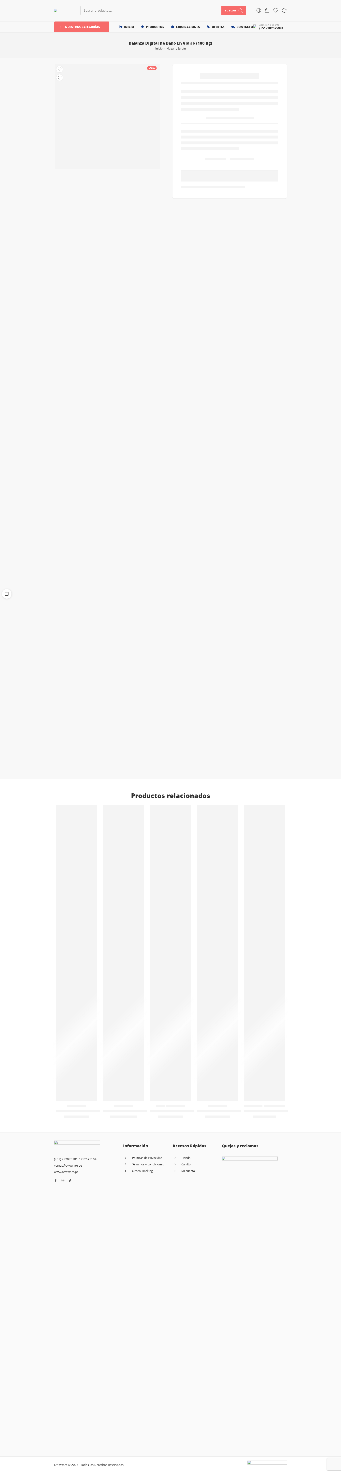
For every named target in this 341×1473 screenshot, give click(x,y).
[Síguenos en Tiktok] (70, 1180)
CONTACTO (244, 27)
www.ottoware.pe (66, 1172)
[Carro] (267, 10)
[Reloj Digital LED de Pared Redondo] (123, 953)
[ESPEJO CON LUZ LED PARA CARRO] (264, 953)
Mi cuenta (188, 1171)
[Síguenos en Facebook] (55, 1180)
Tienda (185, 1158)
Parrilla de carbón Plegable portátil (179, 1111)
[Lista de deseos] (59, 69)
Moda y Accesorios (276, 1105)
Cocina (160, 1105)
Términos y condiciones (148, 1164)
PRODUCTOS (155, 27)
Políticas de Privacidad (147, 1158)
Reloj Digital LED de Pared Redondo (132, 1111)
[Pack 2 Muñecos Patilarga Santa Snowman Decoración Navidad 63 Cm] (76, 953)
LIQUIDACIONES (188, 27)
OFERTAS (218, 27)
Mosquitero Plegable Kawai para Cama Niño (233, 1111)
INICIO (129, 27)
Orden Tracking (142, 1171)
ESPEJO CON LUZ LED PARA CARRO (273, 1111)
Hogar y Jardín (176, 48)
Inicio (159, 48)
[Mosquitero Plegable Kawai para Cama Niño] (217, 953)
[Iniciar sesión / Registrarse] (258, 10)
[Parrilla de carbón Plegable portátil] (170, 953)
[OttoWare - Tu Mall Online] (62, 10)
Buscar (230, 10)
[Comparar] (59, 77)
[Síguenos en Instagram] (63, 1180)
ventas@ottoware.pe (68, 1165)
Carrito (186, 1164)
